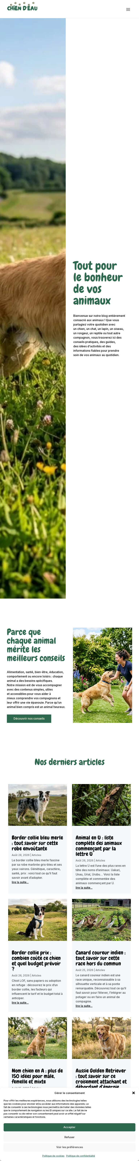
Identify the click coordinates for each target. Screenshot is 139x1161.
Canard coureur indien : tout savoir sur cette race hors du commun (101, 958)
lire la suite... (20, 882)
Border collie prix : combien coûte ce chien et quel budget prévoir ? (36, 960)
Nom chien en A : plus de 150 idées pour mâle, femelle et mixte (37, 1076)
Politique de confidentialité (80, 1155)
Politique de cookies (53, 1155)
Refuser (69, 1137)
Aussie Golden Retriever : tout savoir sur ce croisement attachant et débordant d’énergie (101, 1079)
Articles (36, 855)
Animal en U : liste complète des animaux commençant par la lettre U (99, 845)
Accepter (69, 1127)
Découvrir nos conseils (29, 718)
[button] (133, 1093)
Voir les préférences (69, 1147)
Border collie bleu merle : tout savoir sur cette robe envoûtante (37, 843)
